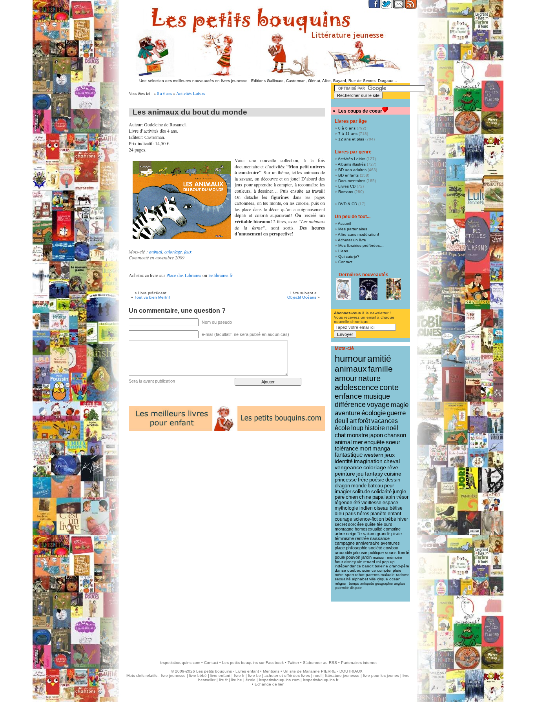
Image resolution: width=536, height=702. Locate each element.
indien (366, 508)
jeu (360, 474)
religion (341, 583)
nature (369, 378)
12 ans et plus (351, 139)
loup (357, 428)
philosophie (356, 547)
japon (376, 435)
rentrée (362, 538)
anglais (399, 583)
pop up (388, 562)
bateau (375, 486)
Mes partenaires (352, 229)
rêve (392, 467)
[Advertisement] (268, 627)
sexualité (343, 579)
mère (339, 575)
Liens (343, 251)
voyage (378, 404)
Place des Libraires (183, 275)
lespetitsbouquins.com (180, 662)
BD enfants (348, 175)
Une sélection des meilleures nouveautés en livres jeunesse (193, 80)
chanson (395, 435)
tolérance (346, 448)
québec (354, 570)
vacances (384, 421)
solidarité (381, 491)
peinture (345, 473)
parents (372, 575)
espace (390, 502)
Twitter (293, 662)
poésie (376, 480)
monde (358, 486)
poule (340, 557)
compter (384, 570)
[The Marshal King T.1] (393, 289)
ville (372, 579)
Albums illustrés (352, 164)
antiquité (367, 583)
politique (376, 552)
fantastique (349, 455)
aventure (347, 413)
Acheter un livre (352, 240)
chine (365, 497)
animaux (351, 369)
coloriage (173, 251)
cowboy (390, 547)
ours (388, 524)
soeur (393, 442)
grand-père (399, 566)
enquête (374, 442)
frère (363, 480)
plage (340, 547)
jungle (399, 491)
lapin (390, 497)
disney (350, 562)
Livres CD (347, 186)
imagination (368, 461)
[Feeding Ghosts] (368, 289)
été (357, 502)
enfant (394, 513)
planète (378, 513)
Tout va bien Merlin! (152, 297)
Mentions (271, 671)
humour (350, 358)
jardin (366, 557)
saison (369, 533)
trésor (402, 497)
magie (399, 404)
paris (350, 513)
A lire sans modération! (358, 234)
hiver (402, 519)
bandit (368, 566)
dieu (339, 513)
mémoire (394, 557)
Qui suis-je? (348, 256)
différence (350, 404)
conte (389, 387)
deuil (341, 420)
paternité (342, 588)
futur (339, 562)
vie (359, 562)
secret (341, 524)
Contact (345, 262)
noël (392, 428)
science (369, 570)
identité (344, 461)
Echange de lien (269, 684)
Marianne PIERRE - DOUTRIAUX (333, 671)
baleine (381, 566)
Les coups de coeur (360, 111)
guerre (396, 413)
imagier (343, 491)
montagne (344, 529)
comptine (392, 529)
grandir (383, 533)
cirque (382, 579)
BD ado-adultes (352, 170)
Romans (345, 192)
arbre (340, 533)
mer (358, 442)
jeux (187, 251)
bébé (390, 519)
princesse (346, 480)
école (342, 428)
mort (365, 448)
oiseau (381, 508)
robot (360, 575)
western (373, 455)
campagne (345, 543)
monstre (357, 435)
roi (378, 562)
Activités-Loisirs (190, 93)
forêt (364, 421)
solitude (361, 491)
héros (363, 513)
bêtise (396, 508)
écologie (373, 413)
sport (349, 575)
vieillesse (371, 502)
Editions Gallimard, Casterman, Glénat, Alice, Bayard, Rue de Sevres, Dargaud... (324, 80)
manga (381, 448)
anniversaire (367, 543)
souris (391, 552)
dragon (342, 486)
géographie (384, 583)
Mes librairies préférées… (361, 245)
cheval (392, 461)
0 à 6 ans (164, 93)
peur (389, 486)
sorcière (356, 524)
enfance (348, 396)
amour (346, 378)
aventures (390, 543)
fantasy (374, 474)
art (353, 420)
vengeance (348, 467)
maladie (388, 575)
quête (370, 524)
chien (352, 497)
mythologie (346, 508)
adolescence (356, 387)
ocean (395, 579)
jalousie (360, 552)
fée (380, 524)
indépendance (348, 566)
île (359, 533)
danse (340, 570)
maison (379, 557)
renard (369, 562)
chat (340, 435)
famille (380, 368)
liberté (403, 552)
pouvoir (353, 557)
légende (343, 502)
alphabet (360, 579)
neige (351, 533)
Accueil (344, 223)
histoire (375, 428)
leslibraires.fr (220, 275)
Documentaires (351, 181)
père (340, 497)
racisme (403, 575)
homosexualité (368, 529)
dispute (356, 588)
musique (376, 396)
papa (377, 497)
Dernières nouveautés (363, 274)
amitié (379, 359)
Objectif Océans (301, 297)
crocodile (343, 552)
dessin (392, 480)
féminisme (344, 538)
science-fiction (369, 519)
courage (343, 519)
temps (354, 583)
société (375, 547)
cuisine (392, 474)
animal (155, 251)
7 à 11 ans (347, 133)
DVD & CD (347, 204)
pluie (397, 570)
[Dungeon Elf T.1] (343, 289)
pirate (396, 533)
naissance (380, 538)
